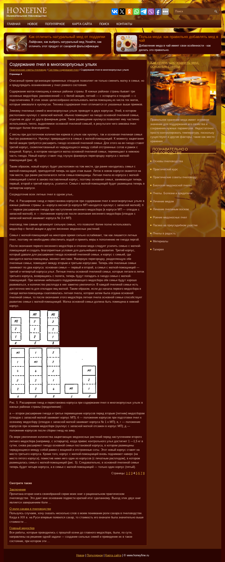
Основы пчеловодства (168, 161)
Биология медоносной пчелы (172, 185)
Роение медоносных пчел (170, 217)
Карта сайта (82, 24)
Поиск (104, 24)
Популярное (55, 24)
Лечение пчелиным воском (171, 209)
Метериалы (160, 241)
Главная (13, 24)
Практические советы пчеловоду (27, 69)
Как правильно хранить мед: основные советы (174, 64)
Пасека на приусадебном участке (175, 225)
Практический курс (165, 169)
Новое (32, 24)
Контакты (124, 24)
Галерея (158, 249)
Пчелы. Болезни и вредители (172, 193)
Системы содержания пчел (63, 69)
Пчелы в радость (164, 233)
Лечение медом (163, 201)
